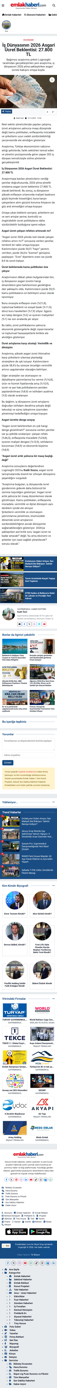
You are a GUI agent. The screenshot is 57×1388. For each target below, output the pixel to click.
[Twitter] (29, 624)
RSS (7, 1246)
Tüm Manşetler (12, 1199)
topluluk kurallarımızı (27, 772)
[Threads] (41, 1179)
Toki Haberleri (21, 1289)
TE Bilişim (35, 1255)
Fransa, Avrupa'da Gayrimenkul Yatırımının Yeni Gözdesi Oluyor (42, 709)
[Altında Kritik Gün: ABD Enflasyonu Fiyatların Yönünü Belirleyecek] (14, 671)
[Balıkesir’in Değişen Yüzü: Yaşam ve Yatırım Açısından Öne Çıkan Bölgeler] (14, 646)
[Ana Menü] (3, 5)
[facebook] (8, 1263)
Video (12, 1330)
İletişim (13, 1357)
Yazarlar (13, 1333)
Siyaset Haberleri (23, 1316)
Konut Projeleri (21, 1286)
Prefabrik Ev (29, 1216)
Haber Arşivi (10, 1205)
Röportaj (13, 1343)
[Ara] (53, 5)
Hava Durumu (11, 1190)
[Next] (45, 1179)
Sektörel (8, 1219)
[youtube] (25, 1263)
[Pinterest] (16, 1179)
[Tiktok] (36, 1179)
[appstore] (17, 1232)
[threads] (42, 1263)
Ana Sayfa (14, 1269)
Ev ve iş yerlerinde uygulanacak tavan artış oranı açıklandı (14, 709)
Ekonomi (28, 40)
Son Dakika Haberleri (14, 1202)
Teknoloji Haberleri (24, 1320)
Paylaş (8, 111)
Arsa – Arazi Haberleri (25, 1293)
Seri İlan (13, 1340)
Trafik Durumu (11, 1193)
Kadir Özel (20, 118)
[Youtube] (44, 624)
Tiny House (21, 1219)
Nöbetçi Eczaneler (13, 1187)
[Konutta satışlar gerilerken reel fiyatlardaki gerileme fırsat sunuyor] (42, 646)
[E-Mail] (19, 624)
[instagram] (19, 1263)
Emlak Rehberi (41, 1213)
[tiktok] (36, 1263)
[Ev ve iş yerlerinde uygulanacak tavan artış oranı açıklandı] (14, 697)
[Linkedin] (39, 624)
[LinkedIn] (26, 1179)
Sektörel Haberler (23, 1279)
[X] (11, 1179)
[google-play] (40, 1232)
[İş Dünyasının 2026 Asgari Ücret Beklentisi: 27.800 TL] (28, 91)
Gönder (8, 762)
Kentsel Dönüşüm (12, 1216)
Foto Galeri (15, 1326)
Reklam (38, 1222)
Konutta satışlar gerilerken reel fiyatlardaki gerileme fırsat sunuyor (41, 657)
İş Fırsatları (20, 1306)
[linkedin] (53, 1263)
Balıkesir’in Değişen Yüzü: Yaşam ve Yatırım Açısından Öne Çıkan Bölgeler (14, 657)
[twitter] (13, 1263)
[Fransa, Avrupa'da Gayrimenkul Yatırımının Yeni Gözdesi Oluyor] (42, 697)
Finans (7, 1222)
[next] (48, 1263)
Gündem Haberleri (23, 1303)
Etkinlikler (19, 1296)
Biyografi (14, 1347)
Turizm (42, 1219)
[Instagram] (34, 624)
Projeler (42, 1216)
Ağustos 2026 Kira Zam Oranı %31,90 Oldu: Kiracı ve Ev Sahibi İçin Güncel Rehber (42, 683)
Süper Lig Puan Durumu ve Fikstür (31, 1374)
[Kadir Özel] (8, 613)
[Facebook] (24, 624)
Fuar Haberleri (21, 1299)
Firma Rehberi (16, 1337)
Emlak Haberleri (13, 14)
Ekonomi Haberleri (35, 14)
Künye (48, 1222)
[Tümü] (53, 802)
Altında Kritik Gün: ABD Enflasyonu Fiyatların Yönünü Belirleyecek (14, 683)
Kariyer (17, 1222)
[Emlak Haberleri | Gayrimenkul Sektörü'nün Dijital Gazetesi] (28, 5)
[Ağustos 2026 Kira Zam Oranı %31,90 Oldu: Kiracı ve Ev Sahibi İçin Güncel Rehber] (42, 671)
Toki (32, 1219)
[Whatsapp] (50, 1179)
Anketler (13, 1350)
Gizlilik (28, 1222)
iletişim (7, 1224)
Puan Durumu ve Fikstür (15, 1196)
